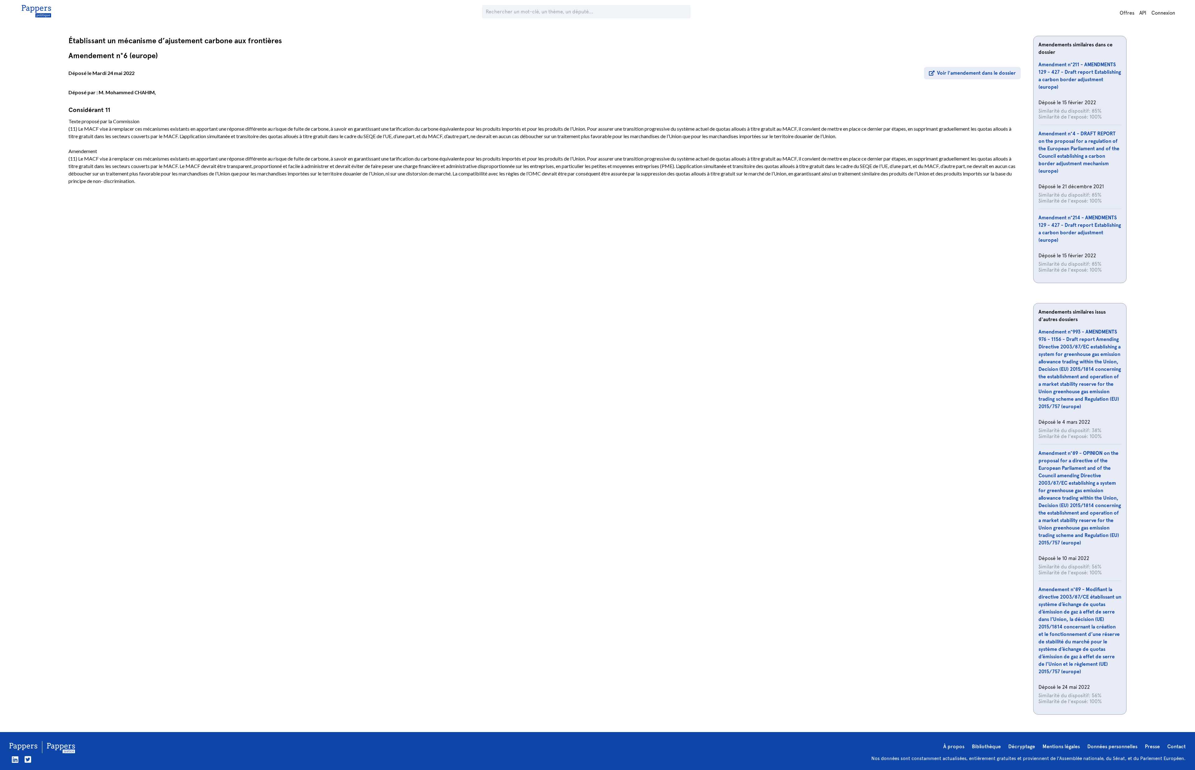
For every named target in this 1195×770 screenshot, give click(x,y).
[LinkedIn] (15, 759)
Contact (1176, 746)
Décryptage (1021, 746)
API (1142, 13)
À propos (953, 746)
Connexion (1163, 13)
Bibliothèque (986, 746)
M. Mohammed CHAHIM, (127, 92)
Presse (1152, 746)
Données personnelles (1112, 746)
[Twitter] (28, 759)
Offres (1127, 13)
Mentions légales (1061, 746)
